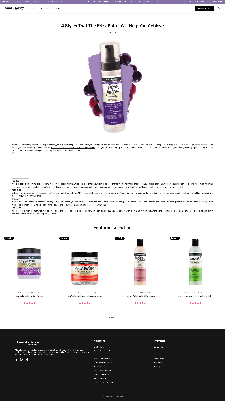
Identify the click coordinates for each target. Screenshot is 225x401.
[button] (219, 8)
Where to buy (204, 8)
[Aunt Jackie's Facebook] (16, 359)
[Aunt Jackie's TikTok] (27, 359)
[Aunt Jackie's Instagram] (21, 359)
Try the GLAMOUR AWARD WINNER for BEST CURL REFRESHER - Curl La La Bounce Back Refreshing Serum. (123, 2)
